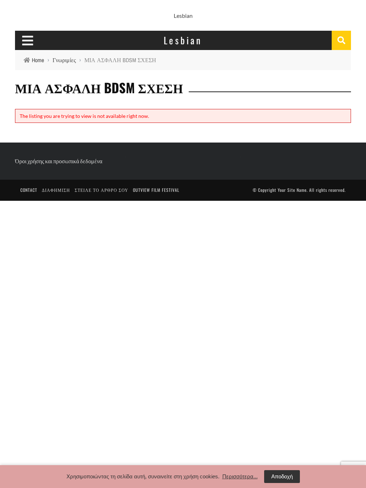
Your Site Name (292, 190)
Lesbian (183, 15)
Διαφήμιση (56, 190)
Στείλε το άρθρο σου (101, 190)
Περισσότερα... (240, 476)
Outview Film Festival (156, 190)
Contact (28, 190)
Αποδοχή (282, 476)
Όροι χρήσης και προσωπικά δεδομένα (58, 161)
